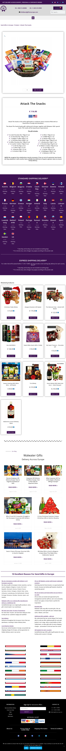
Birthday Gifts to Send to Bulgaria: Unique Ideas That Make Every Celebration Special (48, 553)
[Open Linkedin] (62, 2)
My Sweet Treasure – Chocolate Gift (55, 346)
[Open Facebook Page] (52, 2)
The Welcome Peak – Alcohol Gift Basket (55, 307)
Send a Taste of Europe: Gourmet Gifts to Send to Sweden (18, 552)
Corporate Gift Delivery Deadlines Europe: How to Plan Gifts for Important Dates (33, 480)
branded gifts (52, 608)
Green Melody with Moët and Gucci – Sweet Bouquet (55, 384)
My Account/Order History (10, 707)
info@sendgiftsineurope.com (29, 12)
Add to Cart (38, 90)
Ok (26, 748)
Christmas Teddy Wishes (11, 307)
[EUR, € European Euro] (31, 116)
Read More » (13, 487)
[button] (33, 18)
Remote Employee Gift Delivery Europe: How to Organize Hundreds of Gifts (13, 480)
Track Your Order (10, 710)
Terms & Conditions (57, 729)
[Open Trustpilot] (60, 2)
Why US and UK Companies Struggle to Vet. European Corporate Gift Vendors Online (18, 518)
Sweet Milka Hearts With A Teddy (33, 345)
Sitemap (10, 714)
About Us (9, 729)
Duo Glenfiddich (11, 345)
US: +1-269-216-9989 (36, 8)
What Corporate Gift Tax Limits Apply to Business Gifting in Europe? (53, 479)
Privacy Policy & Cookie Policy (25, 729)
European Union (20, 620)
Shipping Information (40, 729)
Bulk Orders (10, 716)
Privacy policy (35, 748)
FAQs (10, 712)
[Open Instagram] (55, 2)
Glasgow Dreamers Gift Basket (33, 307)
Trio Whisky (33, 383)
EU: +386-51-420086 (21, 8)
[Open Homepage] (3, 8)
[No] (64, 746)
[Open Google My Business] (57, 2)
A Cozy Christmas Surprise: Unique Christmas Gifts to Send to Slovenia (48, 517)
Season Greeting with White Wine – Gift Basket (11, 384)
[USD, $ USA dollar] (35, 116)
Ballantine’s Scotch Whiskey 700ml (11, 422)
